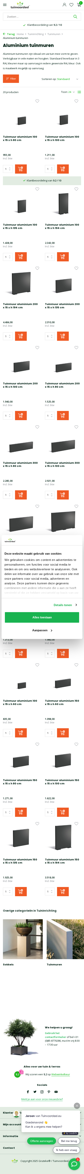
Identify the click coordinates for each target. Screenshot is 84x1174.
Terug (10, 34)
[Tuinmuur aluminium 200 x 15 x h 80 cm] (63, 363)
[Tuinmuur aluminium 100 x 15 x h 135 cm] (21, 204)
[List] (79, 92)
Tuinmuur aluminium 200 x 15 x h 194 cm (20, 306)
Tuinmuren (53, 34)
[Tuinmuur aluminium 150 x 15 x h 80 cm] (21, 759)
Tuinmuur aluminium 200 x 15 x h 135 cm (62, 306)
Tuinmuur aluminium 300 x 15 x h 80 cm (20, 464)
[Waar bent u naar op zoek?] (75, 17)
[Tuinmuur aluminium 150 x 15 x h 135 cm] (21, 839)
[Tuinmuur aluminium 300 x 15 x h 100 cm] (63, 442)
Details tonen (63, 605)
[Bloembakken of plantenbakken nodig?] (20, 5)
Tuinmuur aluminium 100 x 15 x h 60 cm (20, 702)
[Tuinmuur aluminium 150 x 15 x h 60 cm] (63, 680)
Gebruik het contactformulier (55, 1035)
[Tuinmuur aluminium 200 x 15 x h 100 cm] (21, 363)
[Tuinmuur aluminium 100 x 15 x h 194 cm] (63, 204)
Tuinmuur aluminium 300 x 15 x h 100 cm (62, 464)
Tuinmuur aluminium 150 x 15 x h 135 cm (20, 861)
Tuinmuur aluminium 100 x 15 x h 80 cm (20, 138)
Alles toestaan (42, 617)
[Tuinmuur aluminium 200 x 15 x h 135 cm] (63, 283)
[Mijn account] (64, 5)
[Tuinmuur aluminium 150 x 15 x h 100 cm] (63, 759)
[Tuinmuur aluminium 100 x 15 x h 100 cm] (63, 116)
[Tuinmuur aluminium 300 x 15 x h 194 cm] (63, 521)
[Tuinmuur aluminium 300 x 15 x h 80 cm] (21, 442)
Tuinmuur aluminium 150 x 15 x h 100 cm (62, 782)
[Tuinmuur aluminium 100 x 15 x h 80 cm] (21, 116)
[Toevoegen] (21, 169)
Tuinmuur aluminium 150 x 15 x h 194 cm (62, 861)
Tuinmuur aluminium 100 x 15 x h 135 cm (20, 226)
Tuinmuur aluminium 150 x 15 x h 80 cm (20, 782)
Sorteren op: (49, 79)
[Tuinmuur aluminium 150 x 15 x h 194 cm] (63, 839)
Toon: (64, 92)
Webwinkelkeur (60, 1074)
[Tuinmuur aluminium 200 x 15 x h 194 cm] (21, 283)
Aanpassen (39, 630)
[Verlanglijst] (71, 5)
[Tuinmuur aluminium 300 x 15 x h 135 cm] (21, 521)
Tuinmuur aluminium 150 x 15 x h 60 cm (62, 702)
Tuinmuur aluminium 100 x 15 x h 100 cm (62, 138)
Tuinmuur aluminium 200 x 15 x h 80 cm (62, 385)
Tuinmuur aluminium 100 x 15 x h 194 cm (62, 226)
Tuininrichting (36, 34)
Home (20, 34)
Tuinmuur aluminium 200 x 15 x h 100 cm (20, 385)
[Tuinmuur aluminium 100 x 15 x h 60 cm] (21, 680)
